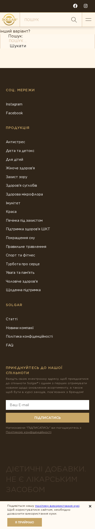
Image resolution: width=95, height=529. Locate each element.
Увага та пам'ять (20, 273)
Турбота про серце (23, 264)
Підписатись (47, 418)
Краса (11, 212)
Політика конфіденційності (29, 336)
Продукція (18, 128)
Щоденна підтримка (23, 290)
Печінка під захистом (24, 220)
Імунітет (13, 203)
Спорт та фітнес (20, 255)
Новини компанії (20, 328)
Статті (12, 319)
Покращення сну (20, 238)
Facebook (14, 113)
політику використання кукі (57, 505)
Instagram (14, 104)
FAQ (9, 345)
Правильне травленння (26, 247)
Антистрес (15, 142)
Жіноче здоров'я (20, 168)
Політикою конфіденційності (28, 432)
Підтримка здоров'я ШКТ (28, 229)
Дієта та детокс (20, 151)
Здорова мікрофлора (24, 194)
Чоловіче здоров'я (22, 281)
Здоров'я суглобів (21, 185)
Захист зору (16, 177)
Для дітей (14, 159)
